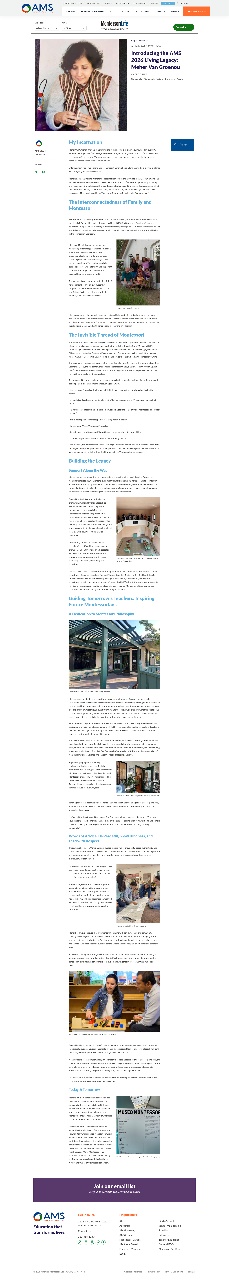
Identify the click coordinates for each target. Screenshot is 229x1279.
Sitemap (192, 1271)
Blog (133, 40)
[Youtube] (98, 1242)
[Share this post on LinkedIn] (36, 172)
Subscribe (181, 27)
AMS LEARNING (122, 3)
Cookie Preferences (133, 1271)
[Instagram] (86, 1242)
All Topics (67, 28)
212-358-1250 (86, 1236)
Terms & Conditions (174, 1271)
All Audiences (42, 28)
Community (142, 40)
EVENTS (108, 3)
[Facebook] (80, 1242)
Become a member (197, 11)
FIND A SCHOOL (139, 3)
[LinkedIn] (92, 1242)
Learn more (40, 154)
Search (169, 3)
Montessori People (174, 79)
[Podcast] (103, 1242)
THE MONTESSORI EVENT (72, 3)
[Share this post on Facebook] (43, 172)
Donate (154, 3)
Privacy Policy (153, 1271)
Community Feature (153, 79)
